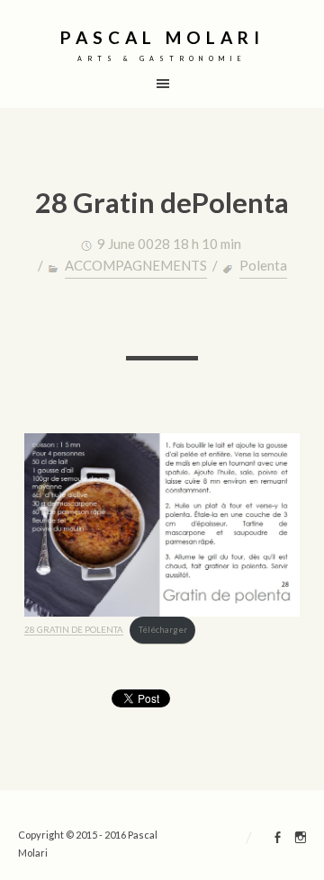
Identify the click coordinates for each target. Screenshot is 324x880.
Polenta (263, 265)
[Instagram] (300, 840)
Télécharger (163, 630)
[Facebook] (278, 840)
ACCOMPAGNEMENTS (136, 265)
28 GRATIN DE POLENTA (73, 630)
